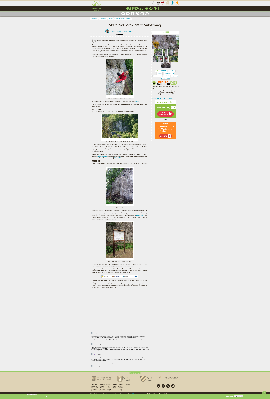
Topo (158, 5)
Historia (109, 387)
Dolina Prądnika (165, 78)
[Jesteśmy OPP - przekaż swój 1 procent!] (147, 13)
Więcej (48, 397)
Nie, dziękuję (238, 396)
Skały (114, 387)
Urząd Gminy (174, 76)
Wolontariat (94, 390)
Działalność (102, 384)
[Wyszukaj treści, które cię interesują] (128, 13)
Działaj (172, 5)
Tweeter (121, 387)
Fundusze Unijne (157, 76)
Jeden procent (94, 387)
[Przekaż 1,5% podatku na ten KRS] (165, 109)
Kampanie (102, 389)
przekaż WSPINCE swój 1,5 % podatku (163, 98)
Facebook (120, 386)
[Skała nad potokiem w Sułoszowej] (165, 42)
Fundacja (109, 384)
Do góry (264, 393)
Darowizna (94, 386)
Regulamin (127, 384)
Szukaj (154, 5)
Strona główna (94, 18)
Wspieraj (94, 384)
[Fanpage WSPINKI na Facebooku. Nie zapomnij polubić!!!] (132, 13)
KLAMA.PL (117, 158)
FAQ (109, 390)
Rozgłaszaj (94, 389)
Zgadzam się (229, 396)
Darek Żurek (172, 71)
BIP (162, 5)
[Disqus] (119, 310)
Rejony (115, 384)
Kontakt (120, 384)
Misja (109, 386)
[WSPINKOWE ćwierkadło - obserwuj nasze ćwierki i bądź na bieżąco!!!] (142, 13)
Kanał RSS (120, 390)
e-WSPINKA (168, 5)
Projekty (111, 18)
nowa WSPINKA (102, 156)
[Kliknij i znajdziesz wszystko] (123, 13)
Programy (102, 386)
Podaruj (177, 5)
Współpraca (102, 390)
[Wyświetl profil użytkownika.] (107, 31)
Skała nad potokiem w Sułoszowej (123, 18)
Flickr (120, 389)
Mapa (114, 386)
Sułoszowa (159, 73)
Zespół (109, 389)
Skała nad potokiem (169, 73)
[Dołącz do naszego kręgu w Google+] (137, 13)
